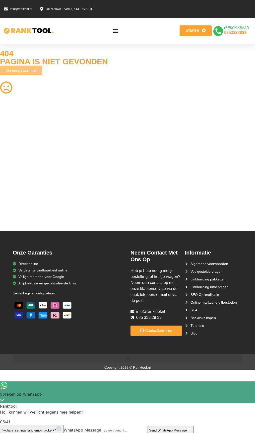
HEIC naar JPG (143, 153)
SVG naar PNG (12, 182)
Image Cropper (143, 144)
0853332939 (235, 32)
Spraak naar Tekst (14, 173)
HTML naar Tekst (13, 212)
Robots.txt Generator (16, 134)
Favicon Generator (146, 212)
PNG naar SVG (12, 144)
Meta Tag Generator (147, 202)
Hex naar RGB (77, 182)
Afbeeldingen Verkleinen (150, 124)
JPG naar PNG (143, 173)
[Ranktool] (29, 31)
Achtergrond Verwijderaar (86, 144)
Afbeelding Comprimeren (85, 163)
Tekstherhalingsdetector (19, 221)
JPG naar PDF (77, 153)
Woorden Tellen (78, 124)
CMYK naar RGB (79, 202)
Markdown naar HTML (17, 202)
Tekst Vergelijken (144, 182)
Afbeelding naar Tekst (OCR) (88, 173)
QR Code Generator (16, 124)
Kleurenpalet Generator (84, 212)
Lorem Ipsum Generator (19, 192)
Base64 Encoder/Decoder (151, 192)
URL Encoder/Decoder (83, 192)
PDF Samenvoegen (15, 153)
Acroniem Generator (147, 134)
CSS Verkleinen (78, 134)
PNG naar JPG (143, 163)
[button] (115, 31)
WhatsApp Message (82, 430)
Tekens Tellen (10, 163)
